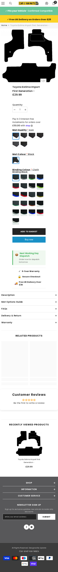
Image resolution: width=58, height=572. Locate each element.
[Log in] (46, 3)
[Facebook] (26, 527)
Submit (46, 516)
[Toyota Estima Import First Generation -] (29, 443)
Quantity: (17, 105)
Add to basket (29, 231)
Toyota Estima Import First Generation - (29, 460)
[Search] (10, 3)
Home (4, 25)
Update (43, 548)
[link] (14, 379)
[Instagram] (31, 527)
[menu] (3, 3)
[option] (29, 56)
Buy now (29, 239)
